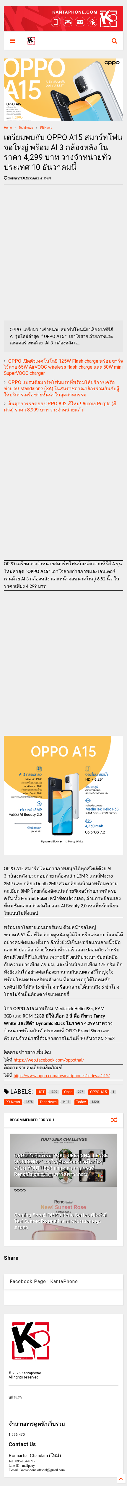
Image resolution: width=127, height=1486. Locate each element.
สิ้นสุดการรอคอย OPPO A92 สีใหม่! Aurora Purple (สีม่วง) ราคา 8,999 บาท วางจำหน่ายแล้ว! (60, 407)
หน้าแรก (15, 1397)
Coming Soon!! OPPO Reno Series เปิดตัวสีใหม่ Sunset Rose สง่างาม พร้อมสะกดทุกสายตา (60, 1221)
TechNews (26, 127)
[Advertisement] (63, 252)
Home (8, 127)
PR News (46, 127)
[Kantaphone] (31, 42)
